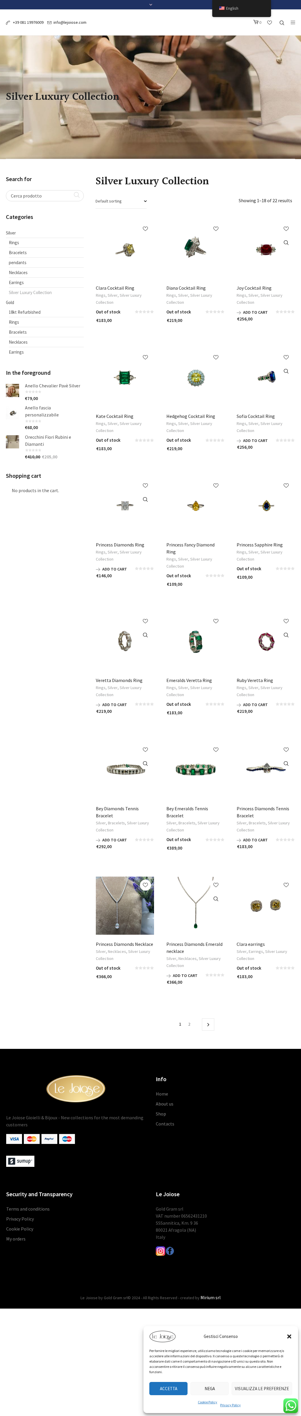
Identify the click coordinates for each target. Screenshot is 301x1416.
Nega (210, 1388)
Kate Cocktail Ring (114, 416)
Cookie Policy (207, 1402)
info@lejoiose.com (69, 22)
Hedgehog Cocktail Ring (190, 416)
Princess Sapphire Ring (260, 545)
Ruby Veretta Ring (255, 680)
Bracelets (116, 823)
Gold (10, 302)
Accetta (168, 1388)
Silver (113, 295)
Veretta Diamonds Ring (119, 680)
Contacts (165, 1124)
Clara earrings (251, 944)
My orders (16, 1239)
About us (164, 1104)
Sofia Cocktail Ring (256, 416)
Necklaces (117, 951)
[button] (289, 1336)
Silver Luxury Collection (30, 292)
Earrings (256, 951)
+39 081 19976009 (28, 22)
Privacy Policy (230, 1405)
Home (162, 1094)
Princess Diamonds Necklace (124, 944)
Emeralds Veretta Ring (189, 680)
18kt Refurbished (25, 312)
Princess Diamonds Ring (120, 545)
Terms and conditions (28, 1209)
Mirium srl (210, 1297)
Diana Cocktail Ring (186, 288)
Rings (101, 295)
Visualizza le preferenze (262, 1388)
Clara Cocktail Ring (115, 288)
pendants (17, 262)
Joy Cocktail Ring (254, 288)
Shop (161, 1114)
